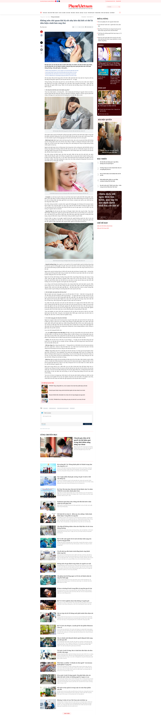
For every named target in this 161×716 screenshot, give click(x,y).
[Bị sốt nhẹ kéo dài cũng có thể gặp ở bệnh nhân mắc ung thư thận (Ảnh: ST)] (69, 241)
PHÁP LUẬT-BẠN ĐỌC (105, 12)
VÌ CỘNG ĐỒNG (97, 12)
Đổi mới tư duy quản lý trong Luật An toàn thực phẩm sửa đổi (74, 688)
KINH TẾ (56, 12)
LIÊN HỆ (119, 1)
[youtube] (55, 1)
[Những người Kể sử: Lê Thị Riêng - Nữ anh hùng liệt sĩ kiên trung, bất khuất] (109, 54)
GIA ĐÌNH (64, 12)
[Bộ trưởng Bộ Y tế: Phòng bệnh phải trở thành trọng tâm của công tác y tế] (48, 468)
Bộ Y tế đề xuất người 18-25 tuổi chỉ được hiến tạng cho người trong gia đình (74, 539)
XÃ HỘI (60, 12)
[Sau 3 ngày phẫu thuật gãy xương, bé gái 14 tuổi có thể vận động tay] (48, 481)
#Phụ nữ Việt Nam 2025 (103, 228)
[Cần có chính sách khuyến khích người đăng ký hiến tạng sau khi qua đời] (48, 642)
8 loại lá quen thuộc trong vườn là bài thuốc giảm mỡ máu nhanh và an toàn (61, 72)
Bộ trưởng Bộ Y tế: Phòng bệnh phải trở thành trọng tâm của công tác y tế (74, 465)
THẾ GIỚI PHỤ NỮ (91, 12)
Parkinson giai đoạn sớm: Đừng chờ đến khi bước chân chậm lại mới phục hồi (74, 502)
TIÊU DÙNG (73, 12)
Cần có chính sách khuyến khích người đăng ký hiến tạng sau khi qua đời (75, 639)
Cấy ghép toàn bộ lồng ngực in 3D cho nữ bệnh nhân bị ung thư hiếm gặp (74, 577)
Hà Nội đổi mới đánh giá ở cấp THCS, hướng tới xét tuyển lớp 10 (109, 162)
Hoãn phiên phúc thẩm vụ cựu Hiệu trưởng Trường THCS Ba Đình (109, 180)
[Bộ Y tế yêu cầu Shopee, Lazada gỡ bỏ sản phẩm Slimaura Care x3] (48, 630)
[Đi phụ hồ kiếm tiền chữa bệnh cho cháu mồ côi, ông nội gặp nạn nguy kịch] (45, 396)
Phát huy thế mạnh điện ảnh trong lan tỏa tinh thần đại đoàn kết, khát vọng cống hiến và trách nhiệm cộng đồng (109, 39)
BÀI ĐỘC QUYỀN (105, 120)
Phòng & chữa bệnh (55, 16)
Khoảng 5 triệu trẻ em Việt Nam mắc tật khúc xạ (72, 700)
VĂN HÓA (77, 12)
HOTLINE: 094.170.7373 (110, 1)
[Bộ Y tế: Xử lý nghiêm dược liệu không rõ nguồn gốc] (48, 605)
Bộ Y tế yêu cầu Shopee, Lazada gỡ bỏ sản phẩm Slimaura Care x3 (75, 626)
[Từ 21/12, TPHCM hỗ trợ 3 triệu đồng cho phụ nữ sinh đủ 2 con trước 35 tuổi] (45, 400)
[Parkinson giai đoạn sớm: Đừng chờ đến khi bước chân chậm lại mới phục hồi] (48, 506)
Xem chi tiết (103, 217)
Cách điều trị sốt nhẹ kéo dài (63, 408)
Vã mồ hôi (72, 408)
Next (120, 138)
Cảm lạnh (45, 408)
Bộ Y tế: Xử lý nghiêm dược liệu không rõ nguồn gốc (73, 601)
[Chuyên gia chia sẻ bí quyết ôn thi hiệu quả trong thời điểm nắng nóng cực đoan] (56, 447)
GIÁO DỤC (81, 12)
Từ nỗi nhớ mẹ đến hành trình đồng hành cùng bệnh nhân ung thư (73, 552)
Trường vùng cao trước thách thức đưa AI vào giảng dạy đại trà (110, 168)
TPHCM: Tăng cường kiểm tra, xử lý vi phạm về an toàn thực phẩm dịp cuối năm (61, 70)
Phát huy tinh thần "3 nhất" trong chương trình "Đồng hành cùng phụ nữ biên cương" (115, 80)
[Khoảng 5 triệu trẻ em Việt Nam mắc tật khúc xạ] (48, 704)
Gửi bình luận (87, 424)
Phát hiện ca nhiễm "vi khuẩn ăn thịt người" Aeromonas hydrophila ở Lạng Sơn (74, 663)
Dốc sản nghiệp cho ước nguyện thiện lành (108, 21)
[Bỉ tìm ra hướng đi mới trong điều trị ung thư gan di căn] (48, 592)
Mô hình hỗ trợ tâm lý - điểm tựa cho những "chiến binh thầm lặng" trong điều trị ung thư (74, 515)
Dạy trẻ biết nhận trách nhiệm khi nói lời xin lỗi (110, 174)
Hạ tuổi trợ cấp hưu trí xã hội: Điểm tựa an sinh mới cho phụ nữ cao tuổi (109, 150)
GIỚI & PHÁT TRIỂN (51, 12)
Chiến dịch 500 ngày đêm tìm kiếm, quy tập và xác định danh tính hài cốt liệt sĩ (109, 200)
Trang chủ (42, 16)
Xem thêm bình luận (45, 428)
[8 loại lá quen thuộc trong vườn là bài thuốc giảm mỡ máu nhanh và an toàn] (45, 391)
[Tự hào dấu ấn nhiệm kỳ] (103, 72)
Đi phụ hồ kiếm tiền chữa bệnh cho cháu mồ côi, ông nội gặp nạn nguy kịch (60, 73)
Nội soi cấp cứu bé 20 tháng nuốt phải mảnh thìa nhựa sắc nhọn (75, 614)
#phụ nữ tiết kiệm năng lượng (104, 225)
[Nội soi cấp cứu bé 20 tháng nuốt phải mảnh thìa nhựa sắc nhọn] (48, 617)
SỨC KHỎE (68, 12)
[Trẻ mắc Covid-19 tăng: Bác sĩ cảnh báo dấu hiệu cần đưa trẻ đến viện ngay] (48, 654)
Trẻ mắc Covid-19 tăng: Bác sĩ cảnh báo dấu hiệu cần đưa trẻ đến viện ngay (74, 651)
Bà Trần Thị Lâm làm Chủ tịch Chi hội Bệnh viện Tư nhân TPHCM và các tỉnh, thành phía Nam (75, 490)
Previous (98, 138)
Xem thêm (66, 713)
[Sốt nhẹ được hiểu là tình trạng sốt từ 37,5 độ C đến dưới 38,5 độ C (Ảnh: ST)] (69, 113)
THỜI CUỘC (45, 12)
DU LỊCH (85, 12)
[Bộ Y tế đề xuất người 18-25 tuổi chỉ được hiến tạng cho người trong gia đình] (48, 543)
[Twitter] (41, 42)
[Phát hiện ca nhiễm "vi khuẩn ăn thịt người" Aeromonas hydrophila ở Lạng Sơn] (48, 667)
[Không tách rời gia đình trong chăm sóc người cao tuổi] (48, 568)
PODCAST (102, 88)
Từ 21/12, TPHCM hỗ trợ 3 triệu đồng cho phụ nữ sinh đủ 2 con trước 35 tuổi (60, 75)
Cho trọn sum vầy (104, 114)
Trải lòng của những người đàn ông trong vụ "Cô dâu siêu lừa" (110, 34)
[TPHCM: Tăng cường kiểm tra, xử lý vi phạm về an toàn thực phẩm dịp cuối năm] (45, 387)
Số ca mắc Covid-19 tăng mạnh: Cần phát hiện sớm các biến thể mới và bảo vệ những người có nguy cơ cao (74, 676)
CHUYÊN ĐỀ (112, 12)
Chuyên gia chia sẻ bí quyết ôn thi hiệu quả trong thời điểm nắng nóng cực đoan (82, 441)
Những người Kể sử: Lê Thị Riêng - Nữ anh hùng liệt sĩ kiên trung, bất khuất (109, 65)
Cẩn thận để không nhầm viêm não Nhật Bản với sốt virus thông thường (75, 527)
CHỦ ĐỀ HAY (102, 223)
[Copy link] (41, 53)
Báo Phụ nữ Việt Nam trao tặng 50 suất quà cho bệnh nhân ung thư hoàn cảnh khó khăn (109, 29)
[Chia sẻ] (41, 46)
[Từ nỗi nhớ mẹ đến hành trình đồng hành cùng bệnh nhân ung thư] (48, 555)
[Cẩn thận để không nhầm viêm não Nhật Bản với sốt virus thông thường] (48, 530)
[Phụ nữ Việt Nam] (80, 7)
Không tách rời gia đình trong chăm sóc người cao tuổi (74, 563)
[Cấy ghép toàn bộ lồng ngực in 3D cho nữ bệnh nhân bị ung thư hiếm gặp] (48, 580)
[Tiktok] (59, 1)
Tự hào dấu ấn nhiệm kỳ (101, 77)
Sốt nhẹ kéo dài (52, 408)
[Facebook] (57, 1)
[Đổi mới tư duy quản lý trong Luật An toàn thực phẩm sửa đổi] (48, 692)
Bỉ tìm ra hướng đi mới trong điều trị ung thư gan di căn (74, 588)
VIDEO (100, 45)
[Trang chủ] (41, 13)
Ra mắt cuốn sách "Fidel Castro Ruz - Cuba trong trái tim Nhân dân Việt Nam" (110, 186)
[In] (41, 49)
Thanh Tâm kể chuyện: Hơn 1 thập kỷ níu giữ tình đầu (110, 110)
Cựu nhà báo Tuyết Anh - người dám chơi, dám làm (109, 25)
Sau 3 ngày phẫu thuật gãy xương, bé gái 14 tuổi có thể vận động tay (74, 477)
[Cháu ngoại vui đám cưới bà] (109, 97)
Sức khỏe (48, 16)
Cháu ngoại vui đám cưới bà (108, 106)
